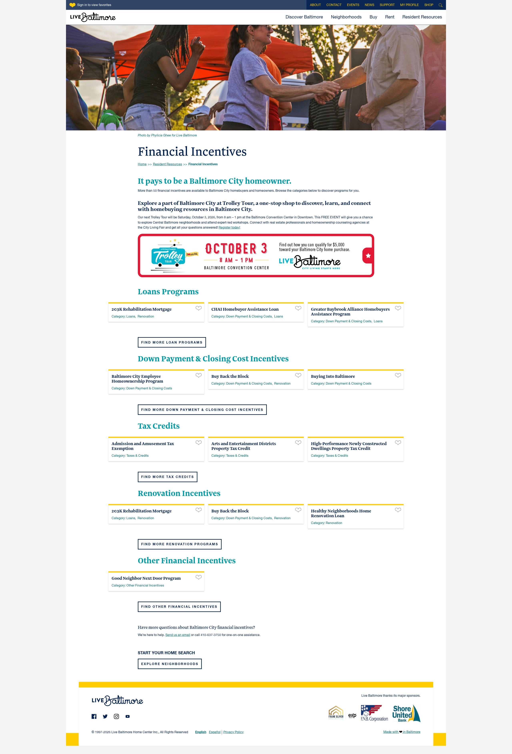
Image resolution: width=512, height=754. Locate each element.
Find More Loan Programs (172, 342)
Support (387, 5)
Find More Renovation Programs (179, 544)
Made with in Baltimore (401, 732)
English (200, 732)
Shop (428, 5)
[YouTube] (127, 716)
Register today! (229, 227)
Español (215, 732)
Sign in (94, 5)
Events (353, 5)
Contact (333, 5)
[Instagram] (116, 716)
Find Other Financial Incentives (179, 606)
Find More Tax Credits (167, 477)
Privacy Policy (233, 732)
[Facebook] (94, 716)
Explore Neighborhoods (169, 664)
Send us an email (177, 635)
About (315, 5)
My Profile (409, 5)
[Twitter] (105, 716)
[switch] (198, 308)
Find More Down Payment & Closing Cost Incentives (202, 409)
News (369, 5)
